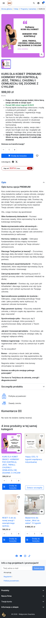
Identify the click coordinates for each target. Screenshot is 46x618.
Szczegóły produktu (12, 386)
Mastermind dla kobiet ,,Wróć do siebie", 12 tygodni (33, 520)
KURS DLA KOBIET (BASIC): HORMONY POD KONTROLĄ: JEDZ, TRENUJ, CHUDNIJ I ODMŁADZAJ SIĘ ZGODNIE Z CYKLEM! (11, 465)
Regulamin (7, 576)
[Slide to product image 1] (6, 64)
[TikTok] (29, 556)
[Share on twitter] (16, 161)
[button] (34, 3)
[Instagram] (25, 556)
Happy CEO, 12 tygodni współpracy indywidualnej (33, 459)
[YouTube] (21, 556)
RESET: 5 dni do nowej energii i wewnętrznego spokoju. (9, 522)
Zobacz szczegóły (34, 488)
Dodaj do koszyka (17, 156)
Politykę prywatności (11, 581)
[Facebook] (17, 556)
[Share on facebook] (13, 161)
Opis (3, 182)
